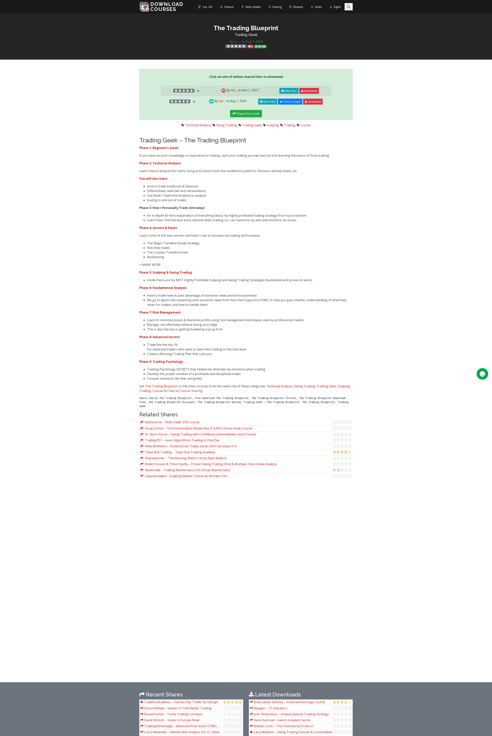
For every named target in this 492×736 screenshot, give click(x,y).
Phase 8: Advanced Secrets (159, 337)
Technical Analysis (198, 125)
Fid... (234, 90)
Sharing (276, 7)
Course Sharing (191, 391)
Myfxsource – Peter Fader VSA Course (171, 422)
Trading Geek (246, 35)
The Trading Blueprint (161, 386)
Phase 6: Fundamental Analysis (163, 288)
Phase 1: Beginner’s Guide (159, 148)
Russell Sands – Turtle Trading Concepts (173, 714)
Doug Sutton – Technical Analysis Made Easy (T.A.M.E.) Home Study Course (197, 428)
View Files (290, 91)
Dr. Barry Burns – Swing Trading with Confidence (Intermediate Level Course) (199, 434)
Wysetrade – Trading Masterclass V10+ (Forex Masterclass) (186, 470)
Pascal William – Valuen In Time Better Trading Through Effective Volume (176, 708)
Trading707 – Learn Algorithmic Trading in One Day (181, 440)
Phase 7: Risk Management (160, 312)
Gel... (222, 101)
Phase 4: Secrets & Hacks (158, 228)
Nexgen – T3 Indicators (270, 708)
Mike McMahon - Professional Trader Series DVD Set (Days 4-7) (190, 446)
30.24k (261, 46)
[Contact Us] (482, 374)
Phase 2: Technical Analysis (160, 163)
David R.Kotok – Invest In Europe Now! (171, 720)
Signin (336, 7)
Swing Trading (226, 125)
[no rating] (236, 46)
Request (297, 7)
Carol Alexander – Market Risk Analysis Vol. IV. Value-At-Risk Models (180, 732)
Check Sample (291, 101)
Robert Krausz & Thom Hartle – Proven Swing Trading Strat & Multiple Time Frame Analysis (210, 464)
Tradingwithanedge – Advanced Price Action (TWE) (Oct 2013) (178, 726)
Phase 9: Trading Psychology (161, 361)
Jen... (237, 41)
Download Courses (166, 6)
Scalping (273, 125)
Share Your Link (247, 113)
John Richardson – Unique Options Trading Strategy (291, 714)
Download (310, 91)
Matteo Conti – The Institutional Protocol (283, 726)
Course (305, 125)
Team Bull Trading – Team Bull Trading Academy (179, 452)
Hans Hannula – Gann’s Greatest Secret (281, 720)
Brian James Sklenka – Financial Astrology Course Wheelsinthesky (287, 702)
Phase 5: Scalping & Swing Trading (165, 272)
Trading (289, 125)
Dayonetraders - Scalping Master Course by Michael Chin (185, 476)
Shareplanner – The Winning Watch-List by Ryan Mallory (185, 458)
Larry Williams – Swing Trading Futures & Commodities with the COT (291, 732)
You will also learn (153, 178)
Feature (228, 7)
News (317, 7)
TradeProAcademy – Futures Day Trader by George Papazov (179, 702)
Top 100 (207, 7)
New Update (252, 7)
